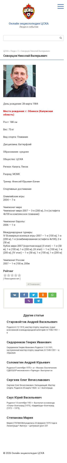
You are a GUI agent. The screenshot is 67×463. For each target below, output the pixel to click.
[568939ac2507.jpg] (19, 96)
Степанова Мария (20, 418)
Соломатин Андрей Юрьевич (28, 362)
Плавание (34, 284)
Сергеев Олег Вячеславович (28, 380)
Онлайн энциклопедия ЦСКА (29, 23)
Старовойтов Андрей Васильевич (32, 322)
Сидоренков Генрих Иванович (29, 342)
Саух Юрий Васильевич (24, 397)
